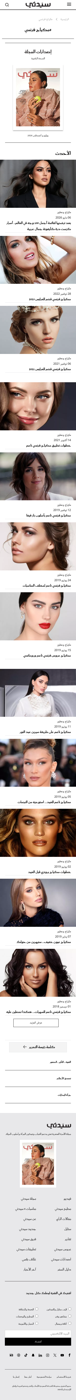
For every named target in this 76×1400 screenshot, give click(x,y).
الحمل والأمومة (26, 1324)
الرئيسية (64, 19)
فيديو (67, 1199)
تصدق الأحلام (64, 1078)
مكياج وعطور (64, 212)
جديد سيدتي (27, 1229)
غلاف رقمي (29, 1259)
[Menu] (69, 4)
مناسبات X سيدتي (25, 1209)
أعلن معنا (28, 1377)
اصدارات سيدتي (61, 1259)
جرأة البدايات (64, 1095)
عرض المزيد (36, 1022)
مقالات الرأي (63, 1219)
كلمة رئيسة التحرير (42, 1047)
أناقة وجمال (61, 1324)
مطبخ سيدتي (63, 1209)
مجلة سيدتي (28, 1199)
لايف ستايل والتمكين (57, 1309)
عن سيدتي (29, 1219)
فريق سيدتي (28, 1239)
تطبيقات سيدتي (26, 1249)
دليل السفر (64, 1269)
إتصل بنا (16, 1377)
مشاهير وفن (61, 1316)
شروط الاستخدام (64, 1377)
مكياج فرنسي (45, 19)
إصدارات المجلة (38, 52)
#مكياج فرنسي (38, 30)
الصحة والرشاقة (26, 1309)
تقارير (68, 1239)
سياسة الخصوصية (44, 1377)
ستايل (67, 1229)
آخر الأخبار (30, 1269)
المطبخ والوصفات (25, 1316)
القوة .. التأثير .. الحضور (60, 1062)
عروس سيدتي (62, 1249)
